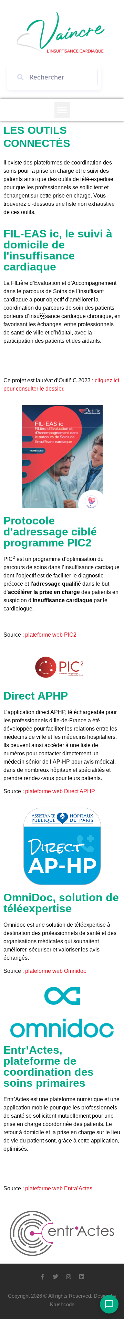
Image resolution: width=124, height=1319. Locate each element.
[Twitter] (55, 1276)
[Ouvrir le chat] (109, 1304)
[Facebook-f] (42, 1276)
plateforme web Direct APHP (60, 791)
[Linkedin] (81, 1276)
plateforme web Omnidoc (55, 971)
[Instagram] (68, 1276)
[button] (62, 110)
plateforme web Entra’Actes (58, 1188)
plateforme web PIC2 (50, 635)
